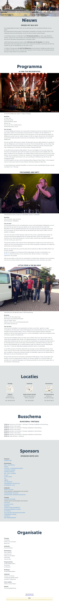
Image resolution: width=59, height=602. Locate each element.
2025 (9, 599)
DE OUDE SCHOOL (8, 504)
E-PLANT (6, 475)
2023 (13, 599)
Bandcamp (6, 254)
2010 (37, 599)
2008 (41, 599)
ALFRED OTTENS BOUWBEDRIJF (12, 507)
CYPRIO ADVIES (8, 477)
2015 (28, 599)
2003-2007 (43, 599)
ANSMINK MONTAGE (9, 472)
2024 (11, 599)
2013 (31, 599)
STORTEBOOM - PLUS (9, 485)
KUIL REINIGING (8, 482)
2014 (29, 599)
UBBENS (6, 480)
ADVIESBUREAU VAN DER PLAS (12, 483)
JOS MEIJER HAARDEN (9, 470)
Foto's (51, 599)
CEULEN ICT (7, 516)
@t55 (32, 594)
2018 (22, 599)
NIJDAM (6, 467)
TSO (5, 478)
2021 (16, 599)
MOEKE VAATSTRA (8, 489)
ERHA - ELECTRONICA (9, 465)
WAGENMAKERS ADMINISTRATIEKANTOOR (15, 495)
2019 (20, 599)
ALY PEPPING (7, 511)
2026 (7, 599)
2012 (33, 599)
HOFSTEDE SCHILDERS (9, 499)
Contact (47, 599)
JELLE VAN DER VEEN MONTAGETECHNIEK (14, 512)
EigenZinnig (29, 595)
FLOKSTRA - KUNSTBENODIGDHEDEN (13, 468)
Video (49, 599)
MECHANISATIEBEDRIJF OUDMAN (12, 509)
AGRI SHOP (7, 502)
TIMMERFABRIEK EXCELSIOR (11, 493)
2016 (26, 599)
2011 (35, 599)
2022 (15, 599)
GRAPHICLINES (8, 460)
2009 (39, 599)
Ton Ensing (29, 594)
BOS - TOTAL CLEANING (10, 473)
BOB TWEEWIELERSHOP (10, 517)
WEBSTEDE (7, 506)
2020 (18, 599)
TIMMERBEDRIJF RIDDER (10, 514)
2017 (24, 599)
